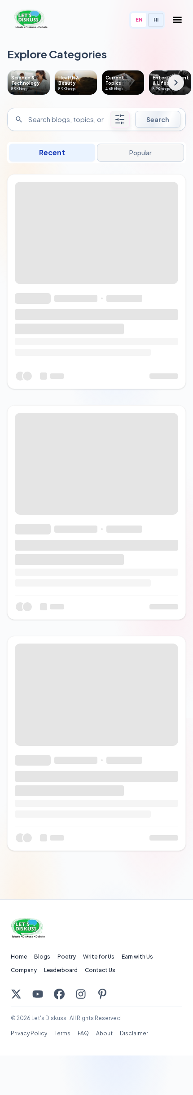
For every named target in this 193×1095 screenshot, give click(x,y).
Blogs (42, 956)
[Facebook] (59, 994)
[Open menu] (177, 19)
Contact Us (100, 970)
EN (139, 19)
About (104, 1033)
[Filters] (120, 119)
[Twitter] (16, 994)
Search (157, 119)
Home (19, 956)
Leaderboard (61, 970)
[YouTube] (37, 994)
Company (24, 970)
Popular (140, 153)
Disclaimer (134, 1033)
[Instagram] (80, 994)
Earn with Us (137, 956)
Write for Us (98, 956)
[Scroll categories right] (176, 82)
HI (156, 19)
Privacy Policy (29, 1033)
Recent (52, 152)
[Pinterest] (102, 994)
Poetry (66, 956)
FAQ (83, 1033)
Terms (62, 1033)
